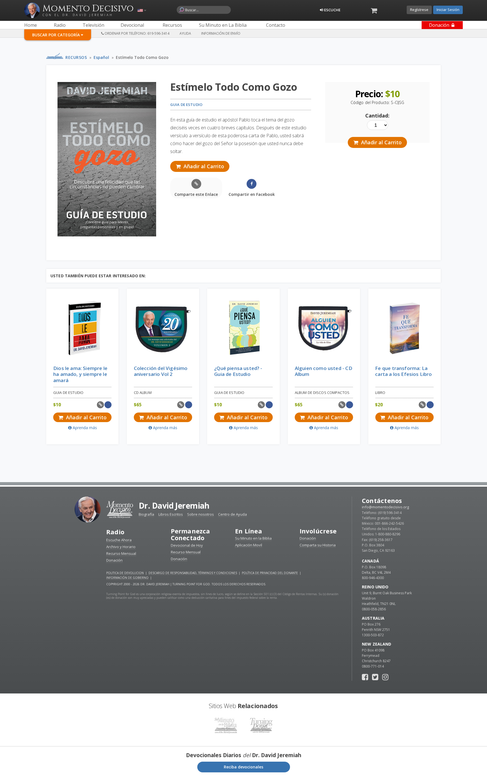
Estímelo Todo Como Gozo (142, 57)
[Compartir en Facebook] (108, 404)
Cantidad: (377, 115)
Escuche (331, 9)
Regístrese (419, 9)
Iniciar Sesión (448, 9)
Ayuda (185, 33)
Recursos (76, 57)
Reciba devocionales (243, 767)
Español (101, 57)
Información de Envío (220, 33)
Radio (115, 531)
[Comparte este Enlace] (100, 404)
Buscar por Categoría (56, 34)
